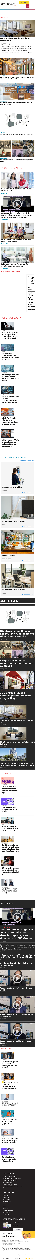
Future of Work (7, 1199)
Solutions (5, 1207)
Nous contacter (7, 1188)
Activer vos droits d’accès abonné (12, 1178)
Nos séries (5, 1209)
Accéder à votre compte (9, 1176)
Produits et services (8, 1210)
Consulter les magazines (10, 1180)
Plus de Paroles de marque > (11, 271)
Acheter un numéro (8, 1182)
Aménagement (7, 1201)
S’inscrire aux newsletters (10, 1184)
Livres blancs (6, 1212)
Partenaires (6, 1214)
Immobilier (5, 1203)
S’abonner (24, 2)
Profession (6, 1197)
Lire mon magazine (30, 290)
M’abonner (30, 309)
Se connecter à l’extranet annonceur (13, 1186)
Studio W (5, 1195)
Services (5, 1205)
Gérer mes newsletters (30, 304)
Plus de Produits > (27, 460)
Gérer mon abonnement (30, 297)
